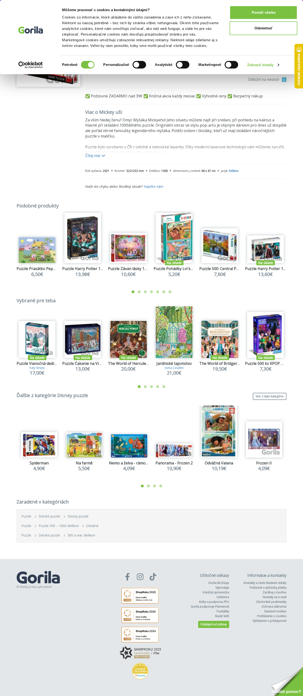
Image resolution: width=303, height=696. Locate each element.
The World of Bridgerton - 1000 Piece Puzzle (238, 363)
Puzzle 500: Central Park (220, 268)
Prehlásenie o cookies (271, 616)
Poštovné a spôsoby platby (268, 588)
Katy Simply (37, 368)
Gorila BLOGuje (218, 583)
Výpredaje (222, 588)
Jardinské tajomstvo (174, 363)
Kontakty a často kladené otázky (265, 583)
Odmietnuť (263, 28)
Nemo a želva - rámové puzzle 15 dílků (143, 463)
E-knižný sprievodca (216, 592)
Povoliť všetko (264, 12)
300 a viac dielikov (81, 535)
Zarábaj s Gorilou (274, 592)
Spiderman (39, 463)
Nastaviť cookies (275, 611)
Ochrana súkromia (274, 606)
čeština (233, 171)
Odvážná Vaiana (219, 463)
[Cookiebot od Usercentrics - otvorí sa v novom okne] (30, 65)
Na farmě (84, 463)
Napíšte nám (153, 186)
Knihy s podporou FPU (214, 602)
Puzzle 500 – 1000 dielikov (59, 525)
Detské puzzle (49, 516)
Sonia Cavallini (174, 368)
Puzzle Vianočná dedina (37, 363)
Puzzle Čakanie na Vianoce (85, 363)
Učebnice (223, 597)
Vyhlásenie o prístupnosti (269, 621)
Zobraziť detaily (260, 65)
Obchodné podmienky (271, 602)
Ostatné (92, 525)
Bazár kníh (222, 616)
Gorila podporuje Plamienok (210, 606)
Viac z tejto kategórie (270, 396)
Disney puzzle (78, 516)
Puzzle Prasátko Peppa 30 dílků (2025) (50, 268)
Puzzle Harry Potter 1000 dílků (89, 268)
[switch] (139, 65)
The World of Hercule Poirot (133, 363)
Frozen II (264, 463)
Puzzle (26, 516)
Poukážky (223, 611)
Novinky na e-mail (274, 597)
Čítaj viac (93, 155)
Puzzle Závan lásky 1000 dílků (134, 268)
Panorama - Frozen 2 (174, 463)
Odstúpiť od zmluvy (214, 624)
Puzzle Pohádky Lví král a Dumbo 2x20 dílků (192, 268)
